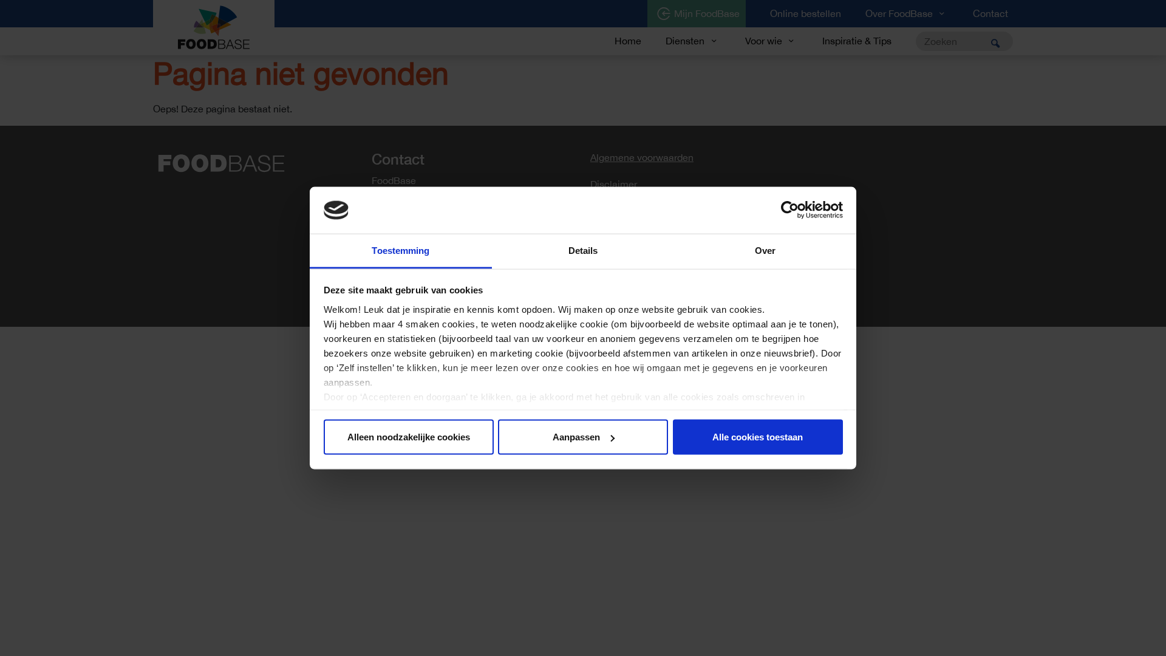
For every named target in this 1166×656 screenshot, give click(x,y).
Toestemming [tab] (400, 250)
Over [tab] (765, 250)
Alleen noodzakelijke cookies (408, 437)
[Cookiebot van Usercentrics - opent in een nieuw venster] (790, 210)
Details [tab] (583, 250)
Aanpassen (576, 437)
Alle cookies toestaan (757, 437)
